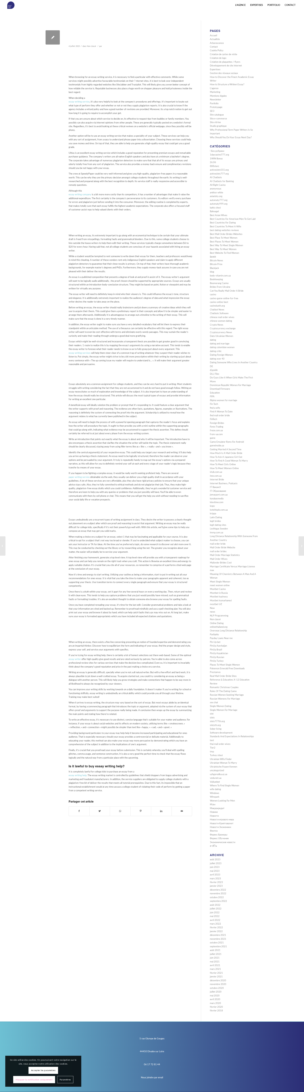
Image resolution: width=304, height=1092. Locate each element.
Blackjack (214, 268)
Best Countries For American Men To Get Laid (232, 219)
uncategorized (217, 770)
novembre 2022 (218, 894)
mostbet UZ (216, 604)
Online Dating (217, 623)
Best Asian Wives (218, 215)
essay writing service (79, 102)
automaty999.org (218, 204)
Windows (214, 793)
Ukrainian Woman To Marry (223, 763)
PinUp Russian (217, 657)
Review (213, 684)
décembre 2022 (218, 890)
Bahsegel (214, 211)
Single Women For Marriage (223, 710)
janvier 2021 (216, 977)
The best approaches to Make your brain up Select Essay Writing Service (126, 36)
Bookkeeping (216, 279)
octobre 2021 (217, 943)
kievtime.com (216, 502)
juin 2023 (215, 867)
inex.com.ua (215, 476)
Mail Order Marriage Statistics (225, 555)
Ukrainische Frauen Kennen (223, 767)
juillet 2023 (215, 863)
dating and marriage (219, 344)
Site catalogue (217, 115)
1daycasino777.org (219, 155)
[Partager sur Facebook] (79, 811)
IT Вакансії (215, 487)
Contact (214, 47)
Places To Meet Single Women (225, 665)
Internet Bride (217, 480)
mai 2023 (215, 871)
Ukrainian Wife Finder (221, 759)
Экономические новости (222, 842)
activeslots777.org (219, 174)
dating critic (215, 351)
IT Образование (218, 491)
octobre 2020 (217, 988)
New (212, 608)
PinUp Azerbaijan (218, 646)
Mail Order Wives (218, 559)
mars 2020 (215, 1003)
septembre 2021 (218, 947)
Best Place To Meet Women (223, 238)
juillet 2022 (215, 909)
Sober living (215, 729)
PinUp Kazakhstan (219, 653)
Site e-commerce (218, 119)
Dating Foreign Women (221, 355)
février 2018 (216, 1011)
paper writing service (79, 477)
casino (213, 295)
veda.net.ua (215, 778)
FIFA (212, 396)
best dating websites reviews (224, 230)
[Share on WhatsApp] (120, 811)
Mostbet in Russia (219, 593)
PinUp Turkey (217, 661)
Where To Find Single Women (224, 786)
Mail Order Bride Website (222, 548)
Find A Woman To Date (221, 412)
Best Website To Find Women (224, 253)
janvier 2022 (216, 931)
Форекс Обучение (219, 838)
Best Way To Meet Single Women (226, 245)
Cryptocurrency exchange (223, 328)
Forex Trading (216, 427)
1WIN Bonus (216, 159)
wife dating (215, 789)
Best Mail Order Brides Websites (226, 234)
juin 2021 (215, 958)
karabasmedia (216, 499)
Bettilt (213, 257)
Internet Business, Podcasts (224, 483)
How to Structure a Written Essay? (227, 84)
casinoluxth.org (217, 306)
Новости (214, 816)
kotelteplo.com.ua (219, 510)
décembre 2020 (218, 980)
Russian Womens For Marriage (225, 699)
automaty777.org (218, 200)
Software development (221, 733)
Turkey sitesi (216, 755)
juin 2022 (215, 913)
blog (212, 272)
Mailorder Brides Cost (221, 563)
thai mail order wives (220, 744)
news (212, 612)
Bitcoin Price (216, 264)
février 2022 (216, 927)
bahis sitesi (215, 208)
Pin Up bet (215, 642)
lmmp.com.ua (216, 533)
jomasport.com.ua (218, 495)
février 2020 (216, 1007)
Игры (212, 804)
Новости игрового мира (222, 820)
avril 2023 (215, 875)
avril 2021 (215, 965)
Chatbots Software (219, 313)
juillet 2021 (215, 954)
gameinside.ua (217, 446)
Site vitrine (215, 122)
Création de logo (218, 58)
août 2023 (215, 860)
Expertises (215, 69)
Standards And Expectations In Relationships (232, 736)
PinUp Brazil (216, 650)
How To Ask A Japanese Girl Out (226, 457)
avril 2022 (215, 920)
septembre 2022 (218, 901)
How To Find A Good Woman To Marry (229, 461)
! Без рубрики (217, 151)
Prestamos (215, 672)
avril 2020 (215, 999)
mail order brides (218, 551)
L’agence (214, 88)
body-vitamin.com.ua (220, 276)
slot (212, 714)
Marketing (215, 92)
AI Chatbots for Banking (222, 181)
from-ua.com (216, 434)
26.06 (213, 162)
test (212, 740)
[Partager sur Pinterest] (141, 811)
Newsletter (215, 100)
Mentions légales (218, 96)
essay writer (75, 659)
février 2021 (216, 973)
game (212, 438)
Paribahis (214, 635)
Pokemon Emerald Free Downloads (227, 668)
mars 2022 (215, 924)
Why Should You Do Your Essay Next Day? (231, 137)
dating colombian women (222, 347)
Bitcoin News (216, 261)
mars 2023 (215, 879)
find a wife (215, 408)
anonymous (215, 189)
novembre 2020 (218, 984)
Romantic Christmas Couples (224, 687)
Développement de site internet (226, 66)
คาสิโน (213, 846)
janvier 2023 (216, 886)
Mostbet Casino (218, 589)
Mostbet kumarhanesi (221, 601)
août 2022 (215, 905)
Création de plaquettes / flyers (225, 62)
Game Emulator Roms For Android (227, 442)
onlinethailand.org (218, 627)
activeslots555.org (219, 170)
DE (211, 366)
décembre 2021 (218, 935)
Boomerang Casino (219, 283)
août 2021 (215, 950)
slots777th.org (217, 721)
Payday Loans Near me (221, 638)
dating (213, 340)
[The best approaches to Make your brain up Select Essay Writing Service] (53, 37)
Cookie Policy (216, 50)
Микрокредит (217, 808)
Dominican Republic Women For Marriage (230, 385)
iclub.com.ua (216, 472)
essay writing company (80, 195)
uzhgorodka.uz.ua (218, 774)
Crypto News (216, 325)
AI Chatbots (216, 177)
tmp (212, 752)
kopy (212, 506)
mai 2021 (215, 962)
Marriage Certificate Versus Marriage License (232, 567)
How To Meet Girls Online (223, 464)
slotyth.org (215, 725)
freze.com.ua (216, 430)
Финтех (214, 831)
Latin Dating (216, 517)
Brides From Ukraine (220, 287)
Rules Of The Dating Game (223, 691)
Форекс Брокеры (218, 835)
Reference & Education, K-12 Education (229, 680)
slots (212, 718)
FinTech (213, 419)
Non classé (91, 46)
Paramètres (65, 1080)
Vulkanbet (215, 782)
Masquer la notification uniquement (34, 1080)
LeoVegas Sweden (219, 529)
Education (215, 393)
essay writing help (78, 775)
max (212, 570)
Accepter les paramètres (43, 1070)
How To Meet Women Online (224, 468)
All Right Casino (218, 185)
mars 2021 (215, 969)
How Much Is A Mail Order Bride (226, 453)
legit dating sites (218, 525)
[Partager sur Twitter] (100, 811)
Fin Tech (214, 404)
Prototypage (216, 107)
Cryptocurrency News (221, 332)
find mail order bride (220, 415)
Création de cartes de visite (223, 54)
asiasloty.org (216, 196)
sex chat (214, 702)
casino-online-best (219, 302)
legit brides (215, 521)
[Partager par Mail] (182, 811)
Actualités (215, 39)
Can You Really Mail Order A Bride (226, 291)
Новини (214, 812)
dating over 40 (217, 359)
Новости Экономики (220, 827)
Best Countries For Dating (223, 223)
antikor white (216, 193)
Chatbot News (217, 310)
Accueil (213, 36)
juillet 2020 (215, 992)
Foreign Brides (217, 423)
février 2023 (216, 882)
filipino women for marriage (223, 400)
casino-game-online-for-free (224, 298)
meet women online (220, 585)
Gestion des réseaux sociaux (224, 73)
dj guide (214, 370)
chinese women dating (221, 321)
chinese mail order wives (222, 317)
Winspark (214, 797)
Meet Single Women (220, 582)
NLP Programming (219, 616)
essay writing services (80, 353)
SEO (212, 111)
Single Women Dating (220, 706)
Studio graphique (218, 126)
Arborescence (217, 43)
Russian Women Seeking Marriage (227, 695)
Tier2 (212, 748)
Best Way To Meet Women (223, 249)
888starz (214, 166)
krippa (213, 514)
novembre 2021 (218, 939)
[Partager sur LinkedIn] (161, 811)
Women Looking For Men (222, 801)
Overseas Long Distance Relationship (228, 631)
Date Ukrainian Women (221, 336)
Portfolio (214, 103)
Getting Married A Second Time (225, 449)
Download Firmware (220, 389)
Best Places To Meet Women (224, 242)
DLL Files (214, 374)
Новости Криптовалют (221, 823)
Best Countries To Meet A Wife (225, 227)
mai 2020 (215, 996)
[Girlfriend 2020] (2, 546)
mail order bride (218, 544)
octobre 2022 (217, 897)
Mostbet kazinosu (219, 597)
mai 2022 (215, 916)
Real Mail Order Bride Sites (223, 676)
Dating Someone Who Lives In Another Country (234, 362)
